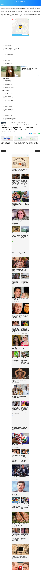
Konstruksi (9, 131)
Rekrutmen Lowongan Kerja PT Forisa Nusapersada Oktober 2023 (32, 143)
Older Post (37, 151)
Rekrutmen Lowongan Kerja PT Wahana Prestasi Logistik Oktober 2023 (6, 143)
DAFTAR (3, 123)
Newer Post (3, 151)
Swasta (14, 131)
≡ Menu (3, 4)
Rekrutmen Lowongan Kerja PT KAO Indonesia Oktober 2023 (19, 143)
